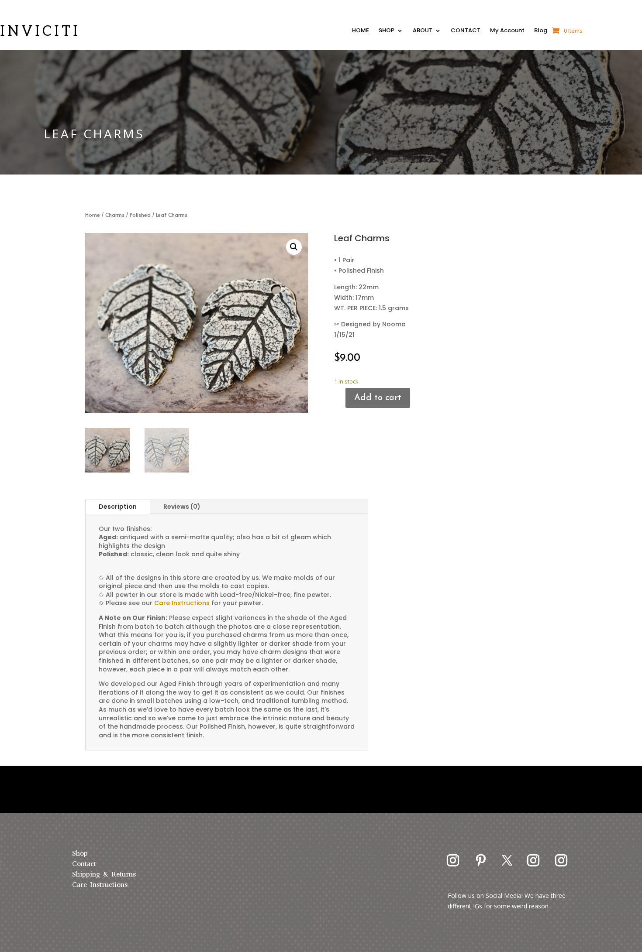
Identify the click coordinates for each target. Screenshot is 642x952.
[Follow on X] (507, 860)
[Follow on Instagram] (453, 860)
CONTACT (465, 31)
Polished (140, 215)
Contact (84, 863)
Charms (114, 215)
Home (92, 215)
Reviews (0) (181, 506)
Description (118, 506)
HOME (360, 31)
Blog (540, 31)
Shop (80, 853)
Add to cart (377, 398)
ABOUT (422, 31)
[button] (294, 247)
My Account (507, 31)
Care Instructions (100, 884)
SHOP (386, 31)
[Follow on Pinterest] (481, 860)
